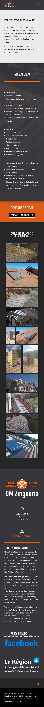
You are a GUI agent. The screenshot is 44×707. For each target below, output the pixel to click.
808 (15, 693)
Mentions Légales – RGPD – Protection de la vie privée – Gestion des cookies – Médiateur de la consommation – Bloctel (21, 699)
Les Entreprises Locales (29, 693)
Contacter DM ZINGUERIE (22, 215)
